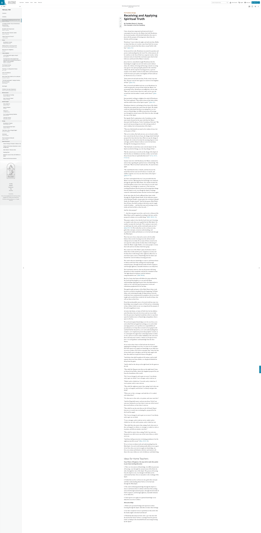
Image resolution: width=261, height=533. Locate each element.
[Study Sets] (249, 6)
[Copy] (120, 24)
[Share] (120, 26)
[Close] (120, 18)
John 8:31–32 (128, 228)
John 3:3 (132, 82)
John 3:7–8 (127, 175)
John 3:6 (152, 102)
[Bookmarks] (252, 6)
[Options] (258, 6)
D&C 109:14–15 (151, 217)
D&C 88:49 (141, 275)
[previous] (23, 268)
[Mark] (120, 21)
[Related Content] (255, 6)
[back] (2, 6)
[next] (259, 268)
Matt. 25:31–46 (144, 441)
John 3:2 (130, 48)
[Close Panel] (20, 6)
